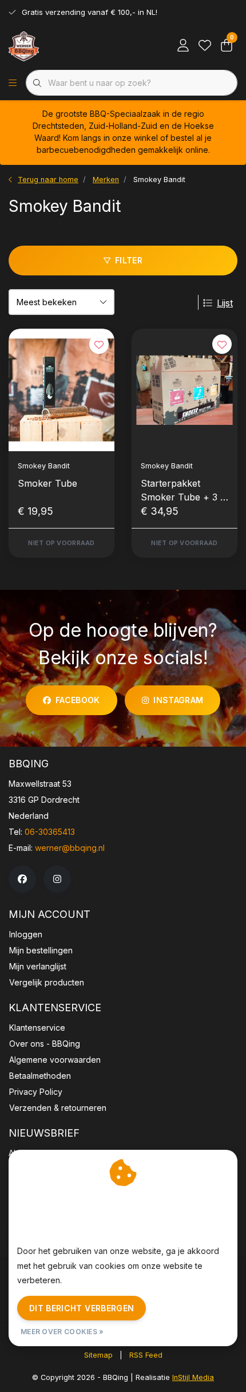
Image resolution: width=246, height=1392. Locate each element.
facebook (77, 700)
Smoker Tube (47, 483)
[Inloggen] (183, 46)
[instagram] (57, 879)
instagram (178, 700)
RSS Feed (145, 1355)
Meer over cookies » (62, 1331)
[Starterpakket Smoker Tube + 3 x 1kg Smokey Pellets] (184, 390)
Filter (128, 260)
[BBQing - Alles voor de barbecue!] (24, 46)
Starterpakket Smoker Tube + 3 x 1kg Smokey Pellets (184, 491)
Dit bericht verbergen (81, 1308)
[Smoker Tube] (61, 390)
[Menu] (13, 83)
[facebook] (22, 879)
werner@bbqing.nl (70, 848)
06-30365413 (50, 832)
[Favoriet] (205, 46)
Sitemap (98, 1355)
